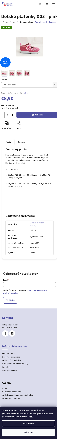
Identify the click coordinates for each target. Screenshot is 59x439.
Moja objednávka (9, 370)
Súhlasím (28, 432)
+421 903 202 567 (9, 327)
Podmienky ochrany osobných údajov (18, 395)
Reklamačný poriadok (11, 360)
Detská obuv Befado (11, 398)
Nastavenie (28, 423)
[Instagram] (12, 333)
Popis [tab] (8, 142)
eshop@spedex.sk (10, 325)
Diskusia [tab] (21, 142)
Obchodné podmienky (11, 392)
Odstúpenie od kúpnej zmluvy (15, 363)
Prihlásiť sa (10, 300)
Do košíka (39, 115)
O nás (4, 388)
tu (31, 416)
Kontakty (6, 367)
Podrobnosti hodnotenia (46, 22)
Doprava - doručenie (11, 357)
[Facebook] (5, 333)
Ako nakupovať (8, 353)
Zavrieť (28, 124)
